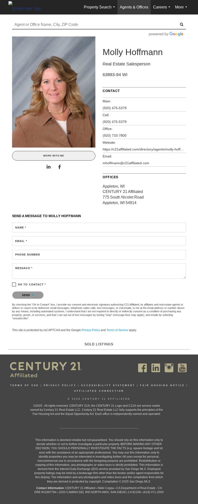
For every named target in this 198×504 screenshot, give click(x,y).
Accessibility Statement (108, 385)
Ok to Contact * (32, 284)
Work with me (53, 155)
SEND (26, 295)
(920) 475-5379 (115, 108)
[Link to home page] (27, 8)
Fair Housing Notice (162, 385)
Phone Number (27, 254)
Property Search (100, 9)
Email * (21, 241)
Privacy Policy (91, 330)
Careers (162, 9)
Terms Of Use (24, 385)
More (182, 9)
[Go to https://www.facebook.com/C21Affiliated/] (142, 368)
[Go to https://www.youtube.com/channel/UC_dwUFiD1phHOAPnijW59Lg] (182, 368)
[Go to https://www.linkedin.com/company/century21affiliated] (156, 368)
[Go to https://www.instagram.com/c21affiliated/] (169, 368)
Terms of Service (117, 330)
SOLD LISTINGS (99, 344)
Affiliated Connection (99, 391)
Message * (23, 268)
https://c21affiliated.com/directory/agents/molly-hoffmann (144, 149)
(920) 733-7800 (115, 135)
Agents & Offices (134, 7)
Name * (20, 227)
